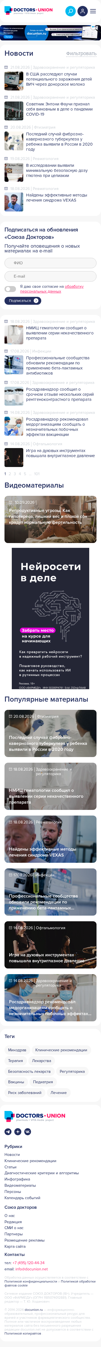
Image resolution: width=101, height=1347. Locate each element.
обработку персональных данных (52, 289)
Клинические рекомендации (30, 1161)
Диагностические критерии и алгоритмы (41, 1173)
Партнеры (13, 1234)
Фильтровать (81, 53)
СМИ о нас (14, 1228)
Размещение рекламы (24, 1240)
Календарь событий (22, 1198)
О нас (9, 1216)
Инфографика (17, 1179)
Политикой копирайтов (22, 1333)
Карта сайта (15, 1246)
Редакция (13, 1222)
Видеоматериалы (20, 1185)
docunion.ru (34, 1310)
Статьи (10, 1167)
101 (37, 474)
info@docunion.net (31, 1269)
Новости (12, 1155)
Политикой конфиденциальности (31, 1281)
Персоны (12, 1192)
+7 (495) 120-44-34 (29, 1262)
